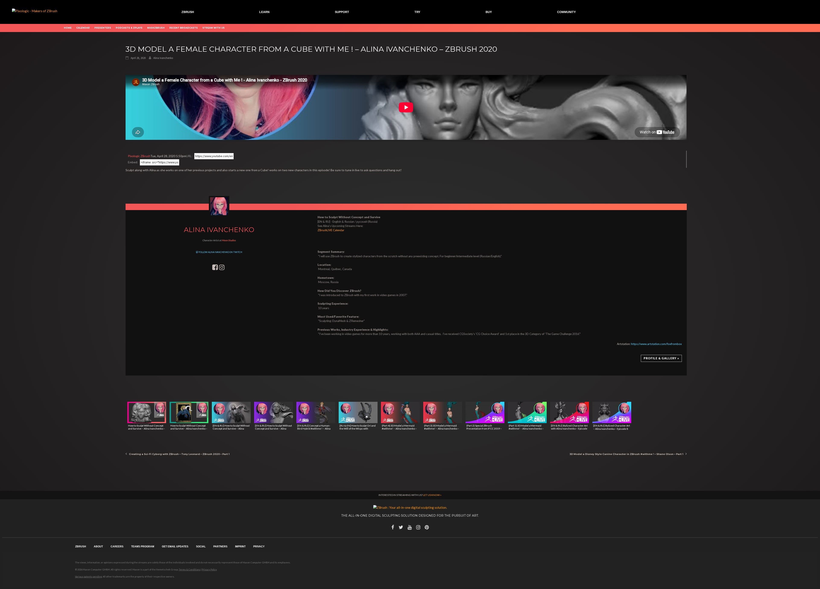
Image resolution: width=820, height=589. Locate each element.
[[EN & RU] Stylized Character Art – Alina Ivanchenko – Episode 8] (612, 412)
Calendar (83, 27)
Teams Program (142, 546)
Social (201, 546)
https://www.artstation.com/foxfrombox (656, 344)
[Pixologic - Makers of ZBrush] (34, 10)
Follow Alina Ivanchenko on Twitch (220, 252)
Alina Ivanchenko (163, 58)
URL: (189, 156)
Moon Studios (229, 240)
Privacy (259, 546)
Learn (264, 12)
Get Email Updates (175, 546)
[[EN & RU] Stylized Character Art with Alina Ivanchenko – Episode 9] (569, 412)
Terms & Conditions (190, 569)
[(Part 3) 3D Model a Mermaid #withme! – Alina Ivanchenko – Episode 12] (443, 412)
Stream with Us (213, 27)
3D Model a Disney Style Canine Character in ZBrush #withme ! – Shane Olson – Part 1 (626, 454)
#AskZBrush (156, 27)
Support (342, 12)
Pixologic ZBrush (139, 156)
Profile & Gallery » (661, 358)
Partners (220, 546)
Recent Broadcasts (183, 27)
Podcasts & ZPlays (129, 27)
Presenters (102, 27)
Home (68, 27)
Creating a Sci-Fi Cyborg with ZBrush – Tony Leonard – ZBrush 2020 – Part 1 (179, 454)
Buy (489, 12)
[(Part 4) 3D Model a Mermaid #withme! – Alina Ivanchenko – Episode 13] (400, 412)
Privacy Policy (209, 569)
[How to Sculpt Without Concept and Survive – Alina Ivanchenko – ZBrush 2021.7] (189, 412)
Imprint (240, 546)
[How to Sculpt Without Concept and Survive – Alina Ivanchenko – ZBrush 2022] (147, 412)
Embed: (133, 162)
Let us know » (432, 495)
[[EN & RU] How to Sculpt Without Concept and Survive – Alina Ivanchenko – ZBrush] (273, 412)
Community (566, 12)
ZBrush (188, 12)
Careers (117, 546)
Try (417, 12)
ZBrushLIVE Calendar (331, 230)
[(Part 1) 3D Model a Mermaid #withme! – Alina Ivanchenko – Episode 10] (527, 412)
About (98, 546)
